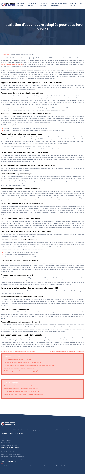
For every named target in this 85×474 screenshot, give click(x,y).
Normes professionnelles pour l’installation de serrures (66, 351)
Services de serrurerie (20, 4)
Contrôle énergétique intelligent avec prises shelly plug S (21, 371)
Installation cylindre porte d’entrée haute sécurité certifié (21, 388)
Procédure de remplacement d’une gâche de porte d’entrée (21, 391)
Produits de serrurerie (43, 4)
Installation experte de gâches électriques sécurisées (18, 351)
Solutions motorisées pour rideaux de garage (17, 359)
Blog (81, 3)
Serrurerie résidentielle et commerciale (59, 4)
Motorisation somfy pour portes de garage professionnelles (21, 385)
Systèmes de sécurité (32, 4)
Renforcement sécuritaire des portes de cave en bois (20, 368)
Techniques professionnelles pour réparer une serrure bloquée (22, 362)
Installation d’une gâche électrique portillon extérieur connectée (23, 394)
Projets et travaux (73, 4)
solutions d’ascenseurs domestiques (12, 64)
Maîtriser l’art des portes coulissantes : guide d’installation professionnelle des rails (29, 365)
